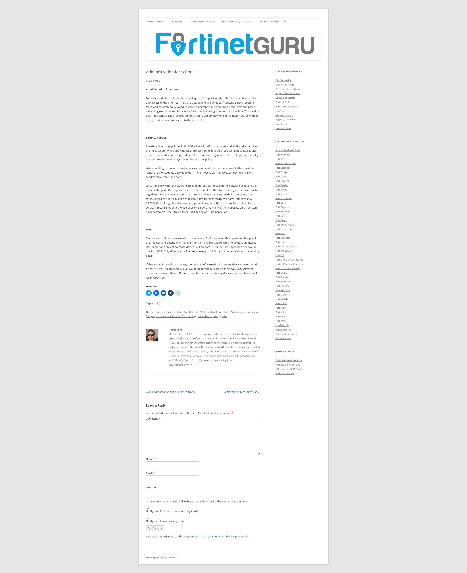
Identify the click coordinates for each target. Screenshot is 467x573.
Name (150, 459)
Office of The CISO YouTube (290, 369)
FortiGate (178, 312)
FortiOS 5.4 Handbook (205, 312)
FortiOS (188, 312)
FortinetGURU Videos (286, 106)
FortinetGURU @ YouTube (237, 21)
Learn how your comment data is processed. (221, 536)
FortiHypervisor (284, 229)
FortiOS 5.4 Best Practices (289, 264)
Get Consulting (283, 80)
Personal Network (285, 119)
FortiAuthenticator (285, 163)
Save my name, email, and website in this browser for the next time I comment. (199, 501)
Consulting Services (202, 21)
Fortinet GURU (154, 21)
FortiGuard (281, 220)
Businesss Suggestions (287, 89)
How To (279, 110)
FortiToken (281, 303)
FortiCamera (282, 180)
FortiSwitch (281, 299)
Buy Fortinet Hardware (287, 93)
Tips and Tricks (283, 128)
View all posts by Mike (182, 364)
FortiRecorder (282, 286)
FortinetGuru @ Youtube (288, 360)
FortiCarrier (281, 185)
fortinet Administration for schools (175, 316)
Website (151, 487)
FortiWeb (280, 321)
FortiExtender (282, 211)
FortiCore (280, 202)
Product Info (282, 325)
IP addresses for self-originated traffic (170, 392)
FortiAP (279, 159)
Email (150, 473)
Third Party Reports (286, 334)
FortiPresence (282, 281)
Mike (224, 316)
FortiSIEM (280, 294)
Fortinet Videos (283, 250)
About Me (176, 21)
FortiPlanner (282, 277)
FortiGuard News (284, 224)
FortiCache (281, 176)
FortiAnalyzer (282, 154)
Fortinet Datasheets (286, 246)
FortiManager (282, 237)
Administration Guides (287, 150)
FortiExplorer (282, 207)
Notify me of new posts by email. (166, 521)
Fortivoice (280, 312)
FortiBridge (281, 172)
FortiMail (280, 233)
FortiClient (281, 189)
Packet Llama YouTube (273, 21)
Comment (153, 418)
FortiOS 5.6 (281, 272)
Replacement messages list (241, 392)
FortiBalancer (282, 167)
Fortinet (279, 242)
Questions (281, 124)
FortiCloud (281, 194)
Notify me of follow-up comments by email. (172, 511)
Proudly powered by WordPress (162, 557)
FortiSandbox (282, 290)
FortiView (280, 307)
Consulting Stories (285, 97)
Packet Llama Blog (285, 373)
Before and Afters (284, 84)
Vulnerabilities (283, 338)
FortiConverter (283, 198)
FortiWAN (280, 316)
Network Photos (284, 115)
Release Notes (283, 329)
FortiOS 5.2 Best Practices (289, 259)
